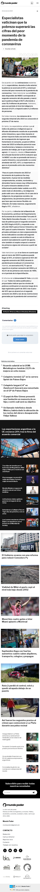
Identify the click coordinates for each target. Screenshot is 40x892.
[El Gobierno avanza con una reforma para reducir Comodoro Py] (20, 542)
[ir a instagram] (15, 850)
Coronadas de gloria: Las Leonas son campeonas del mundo (11, 769)
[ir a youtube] (10, 850)
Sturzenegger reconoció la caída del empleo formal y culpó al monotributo (12, 479)
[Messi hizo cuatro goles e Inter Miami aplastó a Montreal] (20, 606)
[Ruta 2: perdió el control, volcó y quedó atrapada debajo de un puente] (20, 672)
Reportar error (8, 839)
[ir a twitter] (5, 850)
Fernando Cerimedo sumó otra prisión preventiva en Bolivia (13, 747)
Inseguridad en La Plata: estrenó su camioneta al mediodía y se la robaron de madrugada (11, 736)
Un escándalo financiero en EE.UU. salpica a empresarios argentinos (12, 758)
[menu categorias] (37, 3)
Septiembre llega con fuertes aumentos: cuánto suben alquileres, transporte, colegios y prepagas (19, 654)
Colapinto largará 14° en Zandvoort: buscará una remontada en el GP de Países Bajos (21, 388)
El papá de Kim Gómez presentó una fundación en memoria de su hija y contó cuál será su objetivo (19, 399)
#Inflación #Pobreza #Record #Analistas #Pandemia (19, 311)
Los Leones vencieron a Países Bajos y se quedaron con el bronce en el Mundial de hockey (13, 522)
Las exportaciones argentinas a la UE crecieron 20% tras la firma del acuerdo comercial (19, 432)
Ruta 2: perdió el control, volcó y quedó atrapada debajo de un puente (18, 688)
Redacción (6, 834)
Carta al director (9, 837)
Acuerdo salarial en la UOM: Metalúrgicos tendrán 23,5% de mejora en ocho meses (19, 368)
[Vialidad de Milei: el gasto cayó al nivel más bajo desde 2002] (20, 574)
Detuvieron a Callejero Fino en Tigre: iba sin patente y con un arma (13, 512)
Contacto (6, 842)
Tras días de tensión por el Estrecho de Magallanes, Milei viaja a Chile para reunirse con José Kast (13, 468)
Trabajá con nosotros (10, 845)
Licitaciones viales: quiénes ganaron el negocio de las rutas (12, 501)
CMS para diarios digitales (22, 890)
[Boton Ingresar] (31, 3)
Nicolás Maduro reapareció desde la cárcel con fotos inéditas (12, 490)
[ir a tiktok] (20, 850)
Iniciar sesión (20, 339)
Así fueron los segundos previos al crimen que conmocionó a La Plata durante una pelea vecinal (19, 723)
